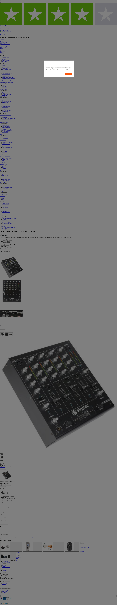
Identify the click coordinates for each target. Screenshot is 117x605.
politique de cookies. (49, 71)
